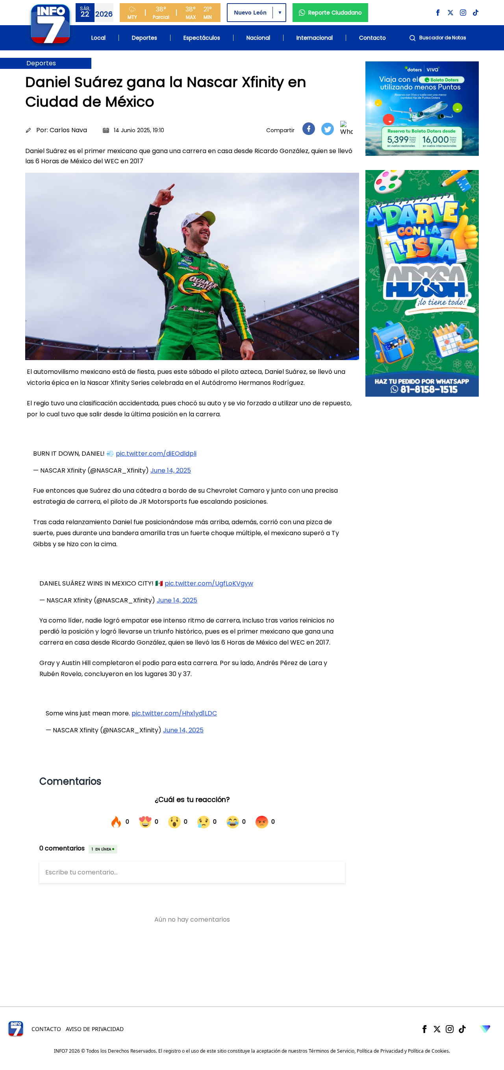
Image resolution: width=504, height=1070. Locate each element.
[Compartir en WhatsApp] (346, 129)
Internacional (314, 38)
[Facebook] (424, 1029)
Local (98, 38)
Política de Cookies (428, 1051)
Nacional (258, 38)
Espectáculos (201, 38)
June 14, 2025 (170, 470)
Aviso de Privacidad (95, 1029)
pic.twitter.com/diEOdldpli (156, 453)
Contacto (372, 38)
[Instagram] (450, 1029)
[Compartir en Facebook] (308, 128)
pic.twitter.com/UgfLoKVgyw (209, 583)
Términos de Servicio (331, 1051)
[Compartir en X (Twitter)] (327, 128)
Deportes (144, 38)
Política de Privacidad (380, 1051)
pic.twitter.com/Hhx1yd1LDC (174, 713)
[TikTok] (462, 1029)
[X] (437, 1029)
